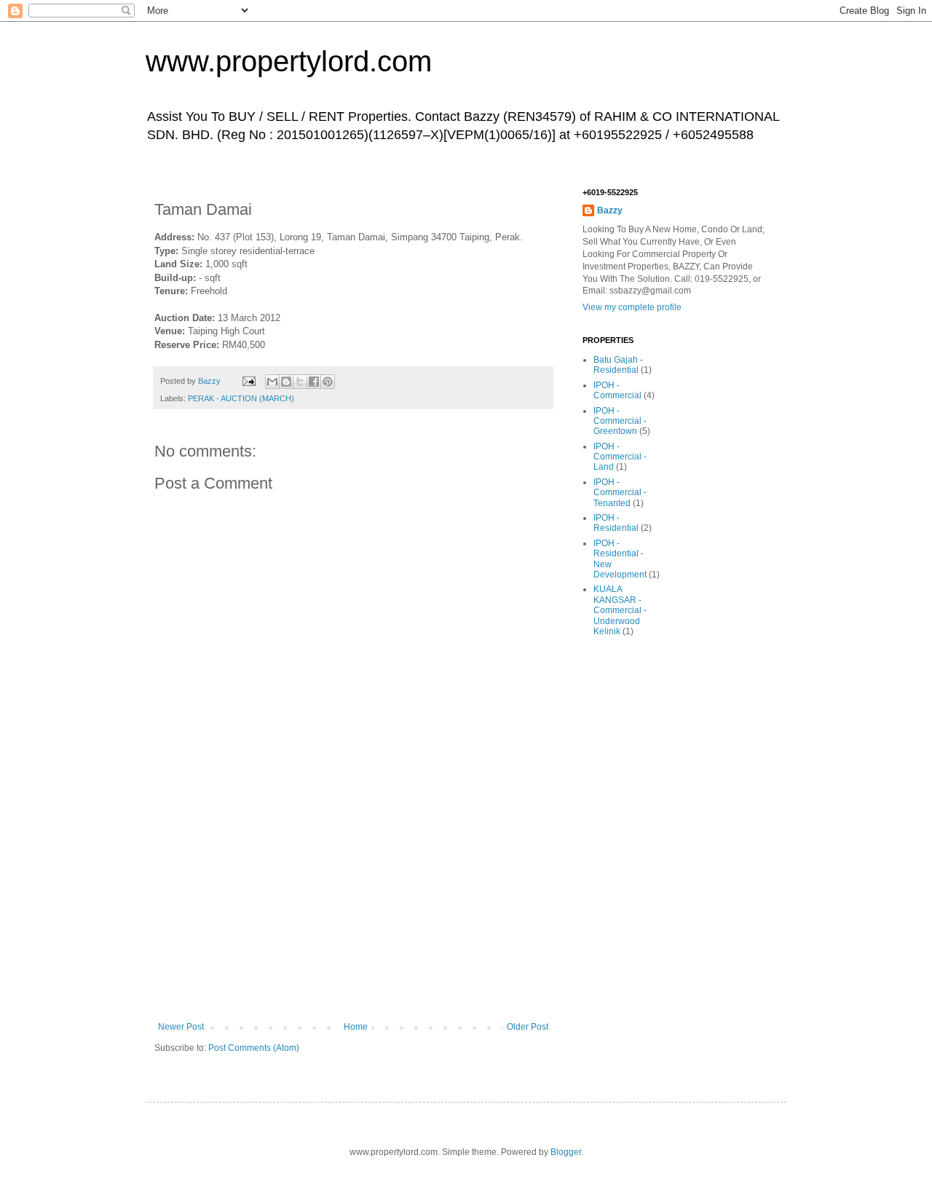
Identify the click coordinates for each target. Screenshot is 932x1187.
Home (356, 1027)
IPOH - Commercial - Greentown (620, 421)
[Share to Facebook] (314, 381)
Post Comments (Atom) (253, 1048)
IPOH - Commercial (617, 390)
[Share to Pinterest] (327, 381)
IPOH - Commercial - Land (620, 457)
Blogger (565, 1152)
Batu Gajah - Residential (618, 365)
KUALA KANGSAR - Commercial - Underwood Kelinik (620, 610)
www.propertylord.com (289, 61)
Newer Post (181, 1027)
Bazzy (610, 210)
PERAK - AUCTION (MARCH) (241, 398)
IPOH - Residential (616, 523)
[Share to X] (300, 381)
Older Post (527, 1027)
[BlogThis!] (286, 381)
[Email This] (272, 381)
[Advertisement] (353, 912)
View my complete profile (632, 307)
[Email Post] (248, 380)
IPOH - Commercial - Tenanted (620, 492)
